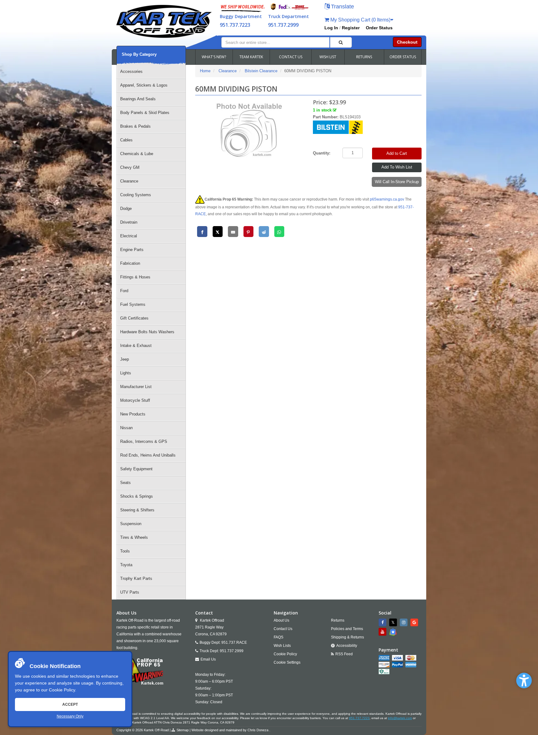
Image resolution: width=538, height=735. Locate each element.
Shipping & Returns (347, 637)
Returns (337, 620)
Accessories (131, 71)
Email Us (208, 659)
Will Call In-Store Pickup (397, 181)
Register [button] (351, 27)
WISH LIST (327, 56)
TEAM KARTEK (251, 56)
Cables (126, 140)
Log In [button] (331, 27)
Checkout (407, 42)
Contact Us (283, 629)
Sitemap (183, 730)
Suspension (130, 523)
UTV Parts (129, 592)
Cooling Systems (135, 194)
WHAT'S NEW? (214, 56)
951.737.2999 (283, 24)
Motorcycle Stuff (135, 400)
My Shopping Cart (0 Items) (359, 19)
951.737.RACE (234, 642)
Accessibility (346, 645)
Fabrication (130, 263)
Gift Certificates (134, 318)
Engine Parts (132, 249)
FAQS (278, 637)
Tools (125, 551)
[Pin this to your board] (248, 231)
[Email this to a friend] (233, 231)
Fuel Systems (132, 304)
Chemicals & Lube (136, 153)
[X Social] (394, 622)
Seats (125, 482)
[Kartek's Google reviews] (415, 622)
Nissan (126, 427)
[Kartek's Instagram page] (404, 622)
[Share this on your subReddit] (264, 231)
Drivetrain (128, 222)
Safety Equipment (136, 469)
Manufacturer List (136, 386)
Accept (70, 704)
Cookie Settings (287, 662)
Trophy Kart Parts (136, 578)
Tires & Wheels (134, 537)
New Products (132, 414)
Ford (124, 290)
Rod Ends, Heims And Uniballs (148, 455)
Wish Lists (282, 645)
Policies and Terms (347, 629)
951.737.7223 (235, 24)
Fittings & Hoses (135, 277)
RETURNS (364, 56)
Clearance (129, 181)
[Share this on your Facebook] (202, 231)
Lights (125, 373)
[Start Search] (341, 42)
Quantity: (321, 153)
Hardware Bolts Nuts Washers (147, 332)
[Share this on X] (218, 231)
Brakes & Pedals (135, 126)
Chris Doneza (258, 730)
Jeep (124, 359)
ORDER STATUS (402, 56)
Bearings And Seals (138, 99)
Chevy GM (129, 167)
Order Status (379, 27)
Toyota (126, 564)
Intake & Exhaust (136, 345)
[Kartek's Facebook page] (383, 622)
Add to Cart (396, 153)
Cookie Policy (62, 689)
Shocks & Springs (136, 496)
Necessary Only (70, 716)
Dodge (126, 208)
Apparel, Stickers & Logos (144, 85)
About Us (281, 620)
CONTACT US (290, 56)
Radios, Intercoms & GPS (143, 441)
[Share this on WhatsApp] (279, 231)
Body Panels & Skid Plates (144, 112)
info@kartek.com (400, 718)
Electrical (128, 236)
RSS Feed (344, 654)
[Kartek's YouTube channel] (383, 632)
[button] (524, 680)
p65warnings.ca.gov (387, 199)
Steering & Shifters (137, 510)
